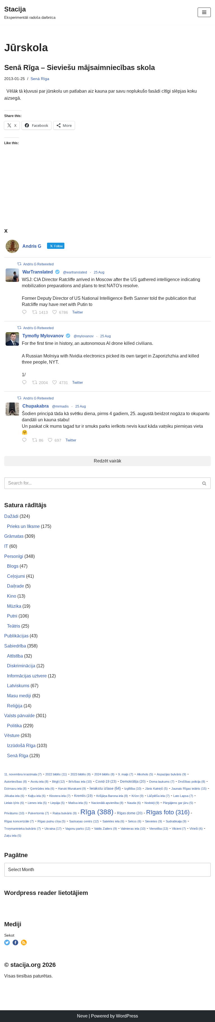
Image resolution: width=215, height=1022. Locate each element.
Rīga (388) (96, 812)
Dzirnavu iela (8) (15, 788)
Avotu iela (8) (39, 781)
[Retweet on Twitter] (19, 264)
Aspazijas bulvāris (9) (171, 774)
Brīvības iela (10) (80, 781)
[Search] (204, 483)
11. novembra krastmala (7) (23, 774)
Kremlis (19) (83, 796)
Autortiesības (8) (15, 781)
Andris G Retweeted (38, 264)
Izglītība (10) (132, 788)
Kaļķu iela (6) (37, 796)
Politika (14, 725)
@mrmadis (60, 406)
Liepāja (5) (57, 802)
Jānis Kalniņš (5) (156, 788)
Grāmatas (14, 536)
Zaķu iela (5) (12, 835)
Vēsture (12, 735)
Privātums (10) (14, 813)
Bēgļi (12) (58, 781)
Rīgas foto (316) (168, 812)
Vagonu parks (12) (77, 828)
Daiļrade (15, 586)
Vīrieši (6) (196, 828)
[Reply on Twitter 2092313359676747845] (25, 313)
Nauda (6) (134, 802)
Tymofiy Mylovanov (43, 335)
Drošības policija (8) (191, 781)
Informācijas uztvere (27, 675)
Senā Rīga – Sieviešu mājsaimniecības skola (79, 67)
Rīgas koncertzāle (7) (19, 821)
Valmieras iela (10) (133, 828)
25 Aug (99, 272)
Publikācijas (16, 635)
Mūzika (14, 606)
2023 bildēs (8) (81, 774)
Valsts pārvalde (19, 715)
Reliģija (14, 705)
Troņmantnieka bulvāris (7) (22, 828)
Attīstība (15, 656)
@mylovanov (84, 336)
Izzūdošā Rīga (21, 745)
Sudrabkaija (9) (176, 821)
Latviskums (18, 685)
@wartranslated (75, 272)
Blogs (12, 566)
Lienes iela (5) (37, 802)
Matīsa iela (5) (78, 802)
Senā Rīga (40, 78)
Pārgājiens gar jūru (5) (178, 802)
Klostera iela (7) (60, 796)
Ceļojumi (16, 576)
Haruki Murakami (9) (72, 788)
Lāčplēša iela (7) (158, 796)
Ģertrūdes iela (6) (42, 788)
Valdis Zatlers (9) (105, 828)
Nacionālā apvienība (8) (107, 802)
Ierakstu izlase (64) (105, 788)
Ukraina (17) (53, 828)
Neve (82, 1016)
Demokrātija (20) (133, 781)
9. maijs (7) (125, 774)
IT (6, 546)
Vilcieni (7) (179, 828)
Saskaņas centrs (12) (84, 821)
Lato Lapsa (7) (183, 796)
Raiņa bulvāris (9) (65, 813)
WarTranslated (37, 272)
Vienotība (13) (158, 828)
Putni (12, 616)
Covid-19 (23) (105, 781)
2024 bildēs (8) (104, 774)
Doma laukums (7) (161, 781)
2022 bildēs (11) (56, 774)
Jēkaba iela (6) (14, 796)
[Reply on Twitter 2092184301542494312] (25, 440)
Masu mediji (19, 695)
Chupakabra (35, 406)
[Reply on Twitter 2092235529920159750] (25, 383)
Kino (11, 596)
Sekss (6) (134, 821)
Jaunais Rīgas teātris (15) (189, 788)
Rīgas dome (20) (129, 813)
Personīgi (13, 556)
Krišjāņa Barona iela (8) (112, 796)
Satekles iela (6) (113, 821)
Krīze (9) (138, 796)
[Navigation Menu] (204, 12)
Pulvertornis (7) (38, 813)
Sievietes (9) (153, 821)
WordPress (127, 1016)
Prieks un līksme (23, 526)
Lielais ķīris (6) (14, 802)
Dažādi (11, 516)
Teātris (13, 626)
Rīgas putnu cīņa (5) (52, 821)
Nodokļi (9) (151, 802)
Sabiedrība (15, 646)
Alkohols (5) (145, 774)
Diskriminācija (21, 665)
